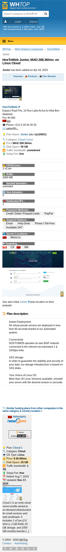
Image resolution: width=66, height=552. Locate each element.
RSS (34, 548)
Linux (30, 139)
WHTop (6, 49)
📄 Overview (16, 76)
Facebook (5, 548)
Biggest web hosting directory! (23, 8)
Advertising (21, 543)
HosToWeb (53, 49)
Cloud (21, 139)
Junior (23, 302)
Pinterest (22, 548)
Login (18, 21)
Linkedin (28, 548)
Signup (33, 21)
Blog (17, 548)
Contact (6, 543)
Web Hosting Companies (29, 49)
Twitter (11, 548)
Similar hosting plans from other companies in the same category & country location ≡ (32, 410)
